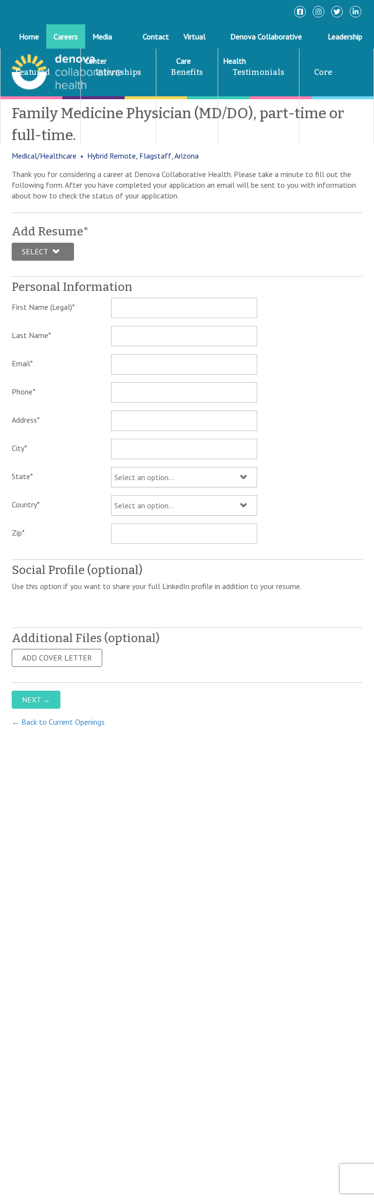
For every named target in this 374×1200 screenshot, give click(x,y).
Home (29, 36)
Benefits (187, 72)
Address (26, 420)
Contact (156, 36)
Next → (36, 699)
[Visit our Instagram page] (318, 11)
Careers (66, 36)
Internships (118, 72)
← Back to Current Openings (58, 722)
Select (35, 251)
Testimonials (258, 72)
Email (22, 363)
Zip (18, 532)
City (19, 448)
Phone (24, 391)
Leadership (345, 36)
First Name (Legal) (43, 307)
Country (26, 504)
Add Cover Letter (57, 658)
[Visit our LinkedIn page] (355, 11)
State (22, 476)
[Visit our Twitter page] (337, 11)
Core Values (315, 96)
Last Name (31, 335)
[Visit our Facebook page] (300, 11)
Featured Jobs (25, 96)
